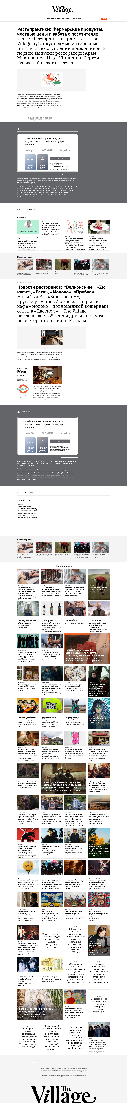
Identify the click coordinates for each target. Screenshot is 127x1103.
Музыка (20, 715)
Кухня (19, 235)
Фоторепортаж (46, 779)
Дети (79, 18)
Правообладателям (56, 1061)
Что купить (68, 618)
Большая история (70, 647)
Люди (53, 18)
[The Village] (63, 10)
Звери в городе (68, 715)
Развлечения (65, 18)
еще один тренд (92, 844)
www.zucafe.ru (20, 379)
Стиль (75, 18)
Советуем (67, 682)
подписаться (60, 158)
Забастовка (44, 747)
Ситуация (44, 715)
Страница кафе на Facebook (22, 380)
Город (48, 18)
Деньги (20, 876)
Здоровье (67, 585)
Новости (52, 931)
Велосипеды (68, 812)
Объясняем (91, 585)
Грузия (43, 812)
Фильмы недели (45, 682)
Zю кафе (44, 386)
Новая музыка (92, 682)
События (67, 1006)
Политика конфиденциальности (38, 1061)
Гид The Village (45, 585)
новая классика (22, 650)
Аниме (90, 714)
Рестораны (23, 24)
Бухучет (43, 618)
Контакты (68, 1061)
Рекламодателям (34, 1063)
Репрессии (20, 844)
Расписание (44, 844)
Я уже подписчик (25, 128)
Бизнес (57, 18)
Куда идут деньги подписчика (69, 174)
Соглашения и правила (80, 1061)
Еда (71, 18)
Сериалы (20, 618)
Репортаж (20, 585)
